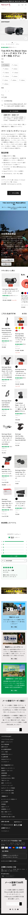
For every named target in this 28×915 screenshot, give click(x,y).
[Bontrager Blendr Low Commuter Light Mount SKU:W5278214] (7, 403)
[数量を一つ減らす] (2, 91)
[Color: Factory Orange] (16, 328)
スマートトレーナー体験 (7, 793)
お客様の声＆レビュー (6, 754)
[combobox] (14, 8)
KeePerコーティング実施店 (8, 788)
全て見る (24, 313)
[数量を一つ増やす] (8, 91)
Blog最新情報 (4, 756)
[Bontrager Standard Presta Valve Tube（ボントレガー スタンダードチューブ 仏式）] (7, 502)
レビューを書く (14, 556)
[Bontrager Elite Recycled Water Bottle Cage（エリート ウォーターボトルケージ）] (20, 335)
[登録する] (20, 903)
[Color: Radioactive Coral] (22, 328)
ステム (17, 44)
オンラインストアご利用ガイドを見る (9, 861)
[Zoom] (25, 38)
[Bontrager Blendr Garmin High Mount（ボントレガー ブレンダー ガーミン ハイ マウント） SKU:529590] (7, 438)
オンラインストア (10, 44)
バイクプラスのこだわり (7, 739)
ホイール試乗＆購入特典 (7, 790)
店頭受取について (5, 809)
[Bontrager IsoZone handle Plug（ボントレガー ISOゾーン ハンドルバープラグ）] (20, 470)
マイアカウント (5, 761)
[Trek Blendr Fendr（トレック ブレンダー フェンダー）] (20, 501)
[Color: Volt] (19, 328)
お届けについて (5, 807)
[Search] (25, 8)
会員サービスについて (6, 742)
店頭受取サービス (5, 775)
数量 (2, 88)
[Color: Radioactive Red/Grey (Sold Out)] (16, 331)
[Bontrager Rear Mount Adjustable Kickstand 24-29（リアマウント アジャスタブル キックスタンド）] (7, 332)
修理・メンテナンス (6, 783)
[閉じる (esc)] (26, 879)
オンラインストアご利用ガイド (9, 799)
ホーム (2, 44)
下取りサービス (5, 780)
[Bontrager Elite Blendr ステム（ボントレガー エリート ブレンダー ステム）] (11, 287)
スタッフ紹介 (4, 752)
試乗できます (4, 747)
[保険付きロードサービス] (14, 670)
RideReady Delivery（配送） (8, 778)
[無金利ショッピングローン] (14, 638)
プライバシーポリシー (6, 814)
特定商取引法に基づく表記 (8, 816)
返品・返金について (6, 811)
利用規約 (3, 804)
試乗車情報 (4, 773)
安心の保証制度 (5, 744)
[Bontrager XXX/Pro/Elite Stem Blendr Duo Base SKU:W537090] (20, 434)
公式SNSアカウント (6, 759)
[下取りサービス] (14, 609)
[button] (5, 47)
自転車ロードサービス (6, 770)
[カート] (22, 5)
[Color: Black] (22, 293)
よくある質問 (4, 802)
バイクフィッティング (6, 785)
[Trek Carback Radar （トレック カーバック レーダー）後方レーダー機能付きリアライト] (20, 405)
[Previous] (21, 19)
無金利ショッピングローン (8, 768)
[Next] (24, 19)
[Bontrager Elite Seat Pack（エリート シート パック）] (7, 471)
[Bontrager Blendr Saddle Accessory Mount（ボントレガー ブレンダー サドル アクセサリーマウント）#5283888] (7, 371)
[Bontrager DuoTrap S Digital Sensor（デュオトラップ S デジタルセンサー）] (20, 371)
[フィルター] (2, 560)
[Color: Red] (25, 293)
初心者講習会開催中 (6, 749)
